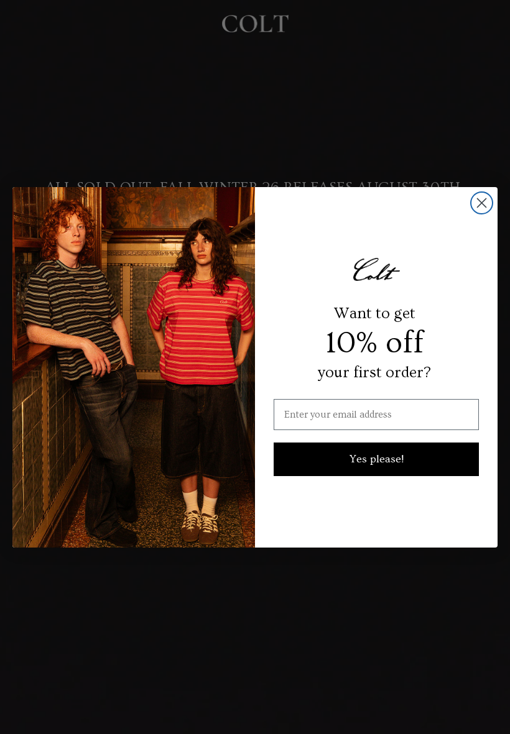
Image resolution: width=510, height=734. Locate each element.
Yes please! (377, 459)
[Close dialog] (482, 203)
